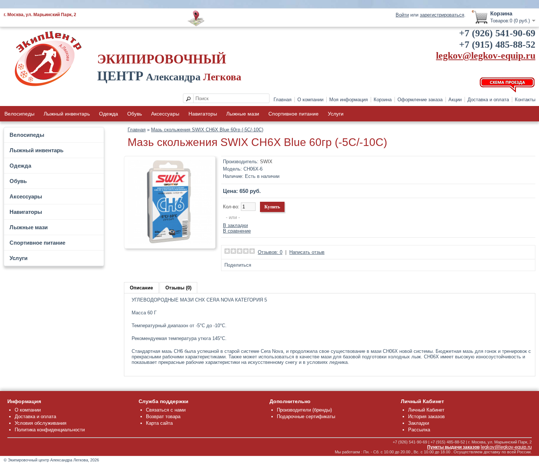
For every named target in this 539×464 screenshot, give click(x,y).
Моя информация (348, 99)
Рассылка (419, 429)
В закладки (235, 225)
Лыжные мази (242, 114)
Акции (455, 99)
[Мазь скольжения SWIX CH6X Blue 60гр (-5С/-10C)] (170, 242)
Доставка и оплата (488, 99)
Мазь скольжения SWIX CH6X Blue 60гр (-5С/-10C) (207, 129)
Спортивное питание (293, 114)
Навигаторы (202, 114)
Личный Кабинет (426, 410)
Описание (141, 288)
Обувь (134, 114)
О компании (310, 99)
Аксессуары (165, 114)
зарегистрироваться (442, 15)
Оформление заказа (420, 99)
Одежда (108, 114)
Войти (402, 15)
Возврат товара (163, 416)
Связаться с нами (166, 410)
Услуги (336, 114)
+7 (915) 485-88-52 (497, 44)
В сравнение (237, 231)
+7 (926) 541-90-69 (497, 33)
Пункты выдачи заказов (453, 447)
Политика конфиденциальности (50, 429)
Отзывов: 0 (270, 252)
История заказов (426, 416)
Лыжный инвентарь (67, 114)
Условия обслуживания (40, 423)
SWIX (266, 161)
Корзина (383, 99)
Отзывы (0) (178, 288)
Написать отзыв (306, 252)
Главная (283, 99)
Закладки (418, 423)
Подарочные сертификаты (306, 416)
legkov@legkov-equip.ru (485, 55)
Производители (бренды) (304, 410)
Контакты (525, 99)
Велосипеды (19, 114)
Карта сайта (159, 423)
